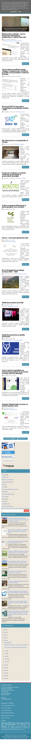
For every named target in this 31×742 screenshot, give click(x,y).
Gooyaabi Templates (23, 737)
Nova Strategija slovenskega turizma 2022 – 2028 (13, 271)
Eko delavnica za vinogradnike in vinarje (15, 141)
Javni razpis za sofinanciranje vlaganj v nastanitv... (15, 647)
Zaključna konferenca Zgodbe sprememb (13, 335)
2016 (5, 678)
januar (6, 661)
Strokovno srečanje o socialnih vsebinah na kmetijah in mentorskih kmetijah (14, 174)
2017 (5, 675)
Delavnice (5, 40)
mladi (3, 484)
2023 (5, 637)
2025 (5, 632)
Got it (19, 11)
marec (6, 659)
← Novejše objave (8, 438)
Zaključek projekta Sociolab (12, 303)
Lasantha (23, 736)
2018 (5, 673)
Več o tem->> (25, 63)
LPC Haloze (14, 735)
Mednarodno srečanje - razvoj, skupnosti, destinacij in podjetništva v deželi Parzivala (14, 35)
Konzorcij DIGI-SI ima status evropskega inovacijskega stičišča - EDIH (15, 108)
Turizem (25, 274)
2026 (5, 629)
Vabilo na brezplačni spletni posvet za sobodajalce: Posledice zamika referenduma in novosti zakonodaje (18, 520)
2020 (5, 667)
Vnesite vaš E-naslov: (5, 718)
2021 (5, 665)
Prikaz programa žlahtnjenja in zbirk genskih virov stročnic (14, 206)
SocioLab (16, 306)
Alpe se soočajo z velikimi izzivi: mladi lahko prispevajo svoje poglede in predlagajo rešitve (18, 531)
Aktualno (19, 111)
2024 (5, 635)
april (6, 656)
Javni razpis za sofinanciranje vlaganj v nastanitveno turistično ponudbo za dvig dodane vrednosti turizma (15, 71)
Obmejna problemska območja (9, 489)
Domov (15, 438)
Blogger (24, 735)
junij (6, 651)
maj (6, 653)
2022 (5, 640)
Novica (23, 111)
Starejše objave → (23, 438)
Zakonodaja (4, 503)
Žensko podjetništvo (6, 506)
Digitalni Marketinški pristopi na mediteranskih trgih (15, 405)
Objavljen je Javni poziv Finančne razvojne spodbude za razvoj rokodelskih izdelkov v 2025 (18, 603)
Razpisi (19, 76)
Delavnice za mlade (12, 40)
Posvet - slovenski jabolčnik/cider (15, 238)
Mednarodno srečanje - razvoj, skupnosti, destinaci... (16, 644)
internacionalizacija (12, 409)
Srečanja (20, 40)
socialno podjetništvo (8, 306)
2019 (5, 670)
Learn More (13, 11)
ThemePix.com (9, 736)
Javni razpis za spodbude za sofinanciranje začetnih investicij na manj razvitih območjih (15, 371)
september (7, 642)
